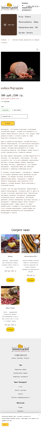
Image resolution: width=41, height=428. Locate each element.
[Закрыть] (39, 415)
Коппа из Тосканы (10, 308)
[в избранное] (37, 49)
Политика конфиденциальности (21, 397)
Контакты (30, 33)
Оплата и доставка (20, 390)
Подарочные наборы (20, 369)
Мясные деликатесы (25, 22)
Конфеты (28, 17)
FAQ (36, 27)
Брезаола (10, 256)
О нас (20, 386)
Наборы (36, 22)
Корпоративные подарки (21, 373)
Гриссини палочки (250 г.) (30, 256)
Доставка (22, 33)
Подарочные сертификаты (20, 376)
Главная (3, 40)
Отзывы (20, 407)
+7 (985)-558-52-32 (33, 6)
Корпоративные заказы (26, 27)
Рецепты (20, 394)
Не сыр (21, 17)
